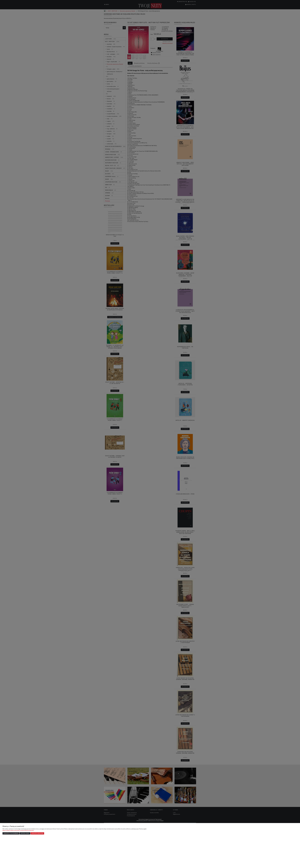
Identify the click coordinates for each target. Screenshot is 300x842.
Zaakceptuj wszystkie (37, 833)
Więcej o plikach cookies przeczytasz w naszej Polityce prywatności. (18, 830)
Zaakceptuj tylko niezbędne (11, 833)
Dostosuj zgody (25, 833)
